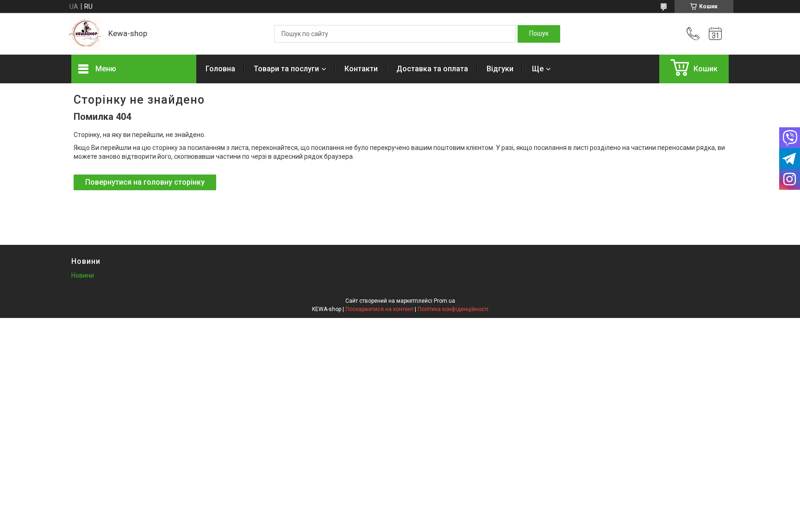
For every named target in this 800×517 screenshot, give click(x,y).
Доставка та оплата (432, 68)
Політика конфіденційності (453, 309)
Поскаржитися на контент (379, 309)
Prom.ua (444, 301)
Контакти (361, 68)
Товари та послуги (286, 68)
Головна (220, 68)
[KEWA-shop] (85, 34)
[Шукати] (539, 34)
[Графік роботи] (715, 34)
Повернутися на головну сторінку (145, 182)
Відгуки (500, 68)
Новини (82, 275)
